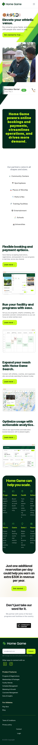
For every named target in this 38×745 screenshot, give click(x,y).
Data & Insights (7, 696)
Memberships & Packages (10, 679)
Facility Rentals (7, 683)
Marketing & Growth (9, 689)
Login (19, 733)
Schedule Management (10, 686)
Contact (19, 729)
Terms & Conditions (9, 720)
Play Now (5, 707)
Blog (3, 710)
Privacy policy (7, 725)
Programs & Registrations (10, 676)
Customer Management (10, 692)
